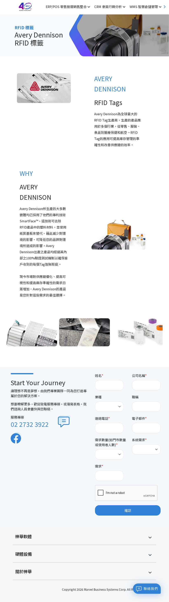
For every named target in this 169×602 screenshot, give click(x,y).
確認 (127, 510)
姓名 (98, 375)
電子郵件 (138, 418)
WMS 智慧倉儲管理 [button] (144, 6)
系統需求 (138, 439)
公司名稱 (138, 375)
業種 (98, 396)
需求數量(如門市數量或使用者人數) (110, 442)
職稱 (135, 396)
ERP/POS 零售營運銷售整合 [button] (66, 6)
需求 (98, 466)
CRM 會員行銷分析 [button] (108, 6)
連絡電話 (101, 418)
